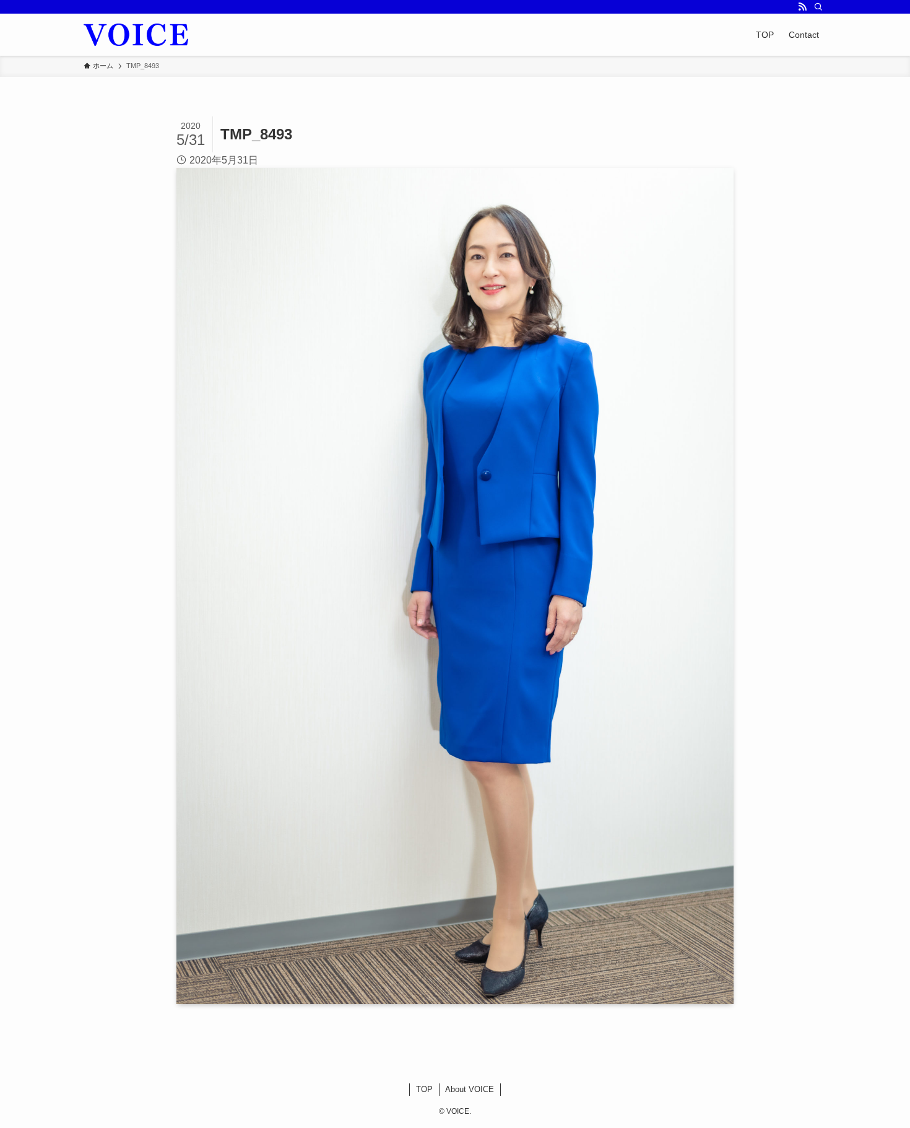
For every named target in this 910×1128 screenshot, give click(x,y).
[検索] (818, 7)
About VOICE (469, 1089)
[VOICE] (136, 35)
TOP (424, 1089)
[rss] (802, 7)
